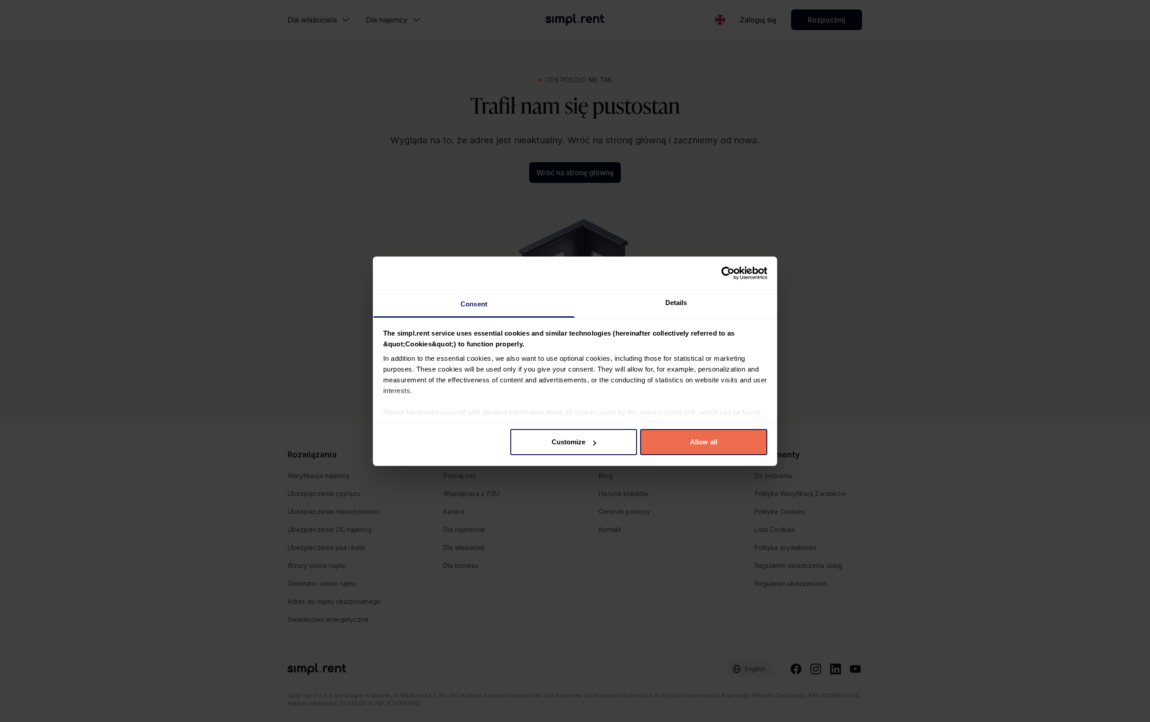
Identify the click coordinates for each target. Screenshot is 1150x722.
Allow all (703, 442)
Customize (569, 442)
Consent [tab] (473, 304)
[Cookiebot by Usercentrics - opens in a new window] (728, 273)
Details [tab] (676, 302)
